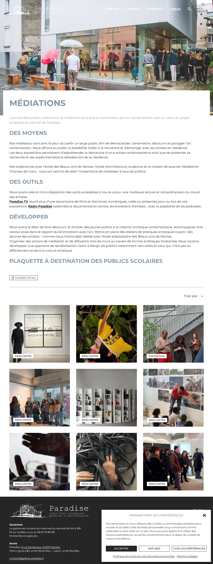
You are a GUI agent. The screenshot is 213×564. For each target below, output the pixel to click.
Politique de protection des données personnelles (144, 556)
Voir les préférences (189, 548)
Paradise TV (18, 201)
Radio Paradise (40, 206)
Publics (175, 8)
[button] (204, 515)
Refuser (154, 548)
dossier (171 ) (25, 277)
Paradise (113, 8)
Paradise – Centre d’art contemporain (37, 84)
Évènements (154, 8)
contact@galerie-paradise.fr (26, 558)
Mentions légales (187, 556)
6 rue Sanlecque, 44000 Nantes (40, 547)
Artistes (132, 8)
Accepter (121, 548)
